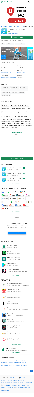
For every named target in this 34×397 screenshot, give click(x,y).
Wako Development (13, 33)
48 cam (17, 191)
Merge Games (5, 105)
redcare (19, 362)
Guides (28, 108)
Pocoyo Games (5, 108)
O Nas (17, 377)
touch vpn (6, 201)
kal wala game (16, 365)
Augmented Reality (14, 112)
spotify (14, 201)
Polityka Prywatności (6, 380)
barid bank (22, 198)
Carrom (13, 108)
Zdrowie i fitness (20, 44)
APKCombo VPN (28, 382)
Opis (3, 44)
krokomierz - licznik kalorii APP (14, 117)
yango (26, 205)
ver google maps (12, 362)
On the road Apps (25, 112)
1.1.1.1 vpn (24, 191)
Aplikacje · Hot (7, 242)
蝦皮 (12, 205)
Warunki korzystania (25, 377)
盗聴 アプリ (25, 362)
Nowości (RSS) (5, 390)
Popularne (5, 280)
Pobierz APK (18, 37)
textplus (6, 195)
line (10, 191)
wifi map (6, 198)
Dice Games (14, 105)
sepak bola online (5, 360)
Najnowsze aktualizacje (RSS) (23, 387)
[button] (29, 2)
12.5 (3, 68)
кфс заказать (24, 365)
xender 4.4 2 (23, 201)
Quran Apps (5, 112)
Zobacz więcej (16, 184)
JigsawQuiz (14, 385)
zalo (5, 191)
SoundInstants (6, 385)
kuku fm (6, 208)
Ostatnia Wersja (8, 63)
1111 (29, 195)
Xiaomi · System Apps (23, 385)
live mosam (4, 362)
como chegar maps (16, 360)
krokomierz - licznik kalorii (16, 29)
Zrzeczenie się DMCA (18, 380)
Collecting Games (20, 108)
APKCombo (4, 26)
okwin (13, 195)
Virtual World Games (23, 105)
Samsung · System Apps (7, 387)
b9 (30, 201)
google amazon (26, 360)
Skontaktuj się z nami (6, 382)
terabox (6, 205)
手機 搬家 (14, 198)
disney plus (21, 195)
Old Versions (10, 44)
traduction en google (6, 365)
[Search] (31, 371)
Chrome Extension (18, 382)
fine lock (19, 205)
